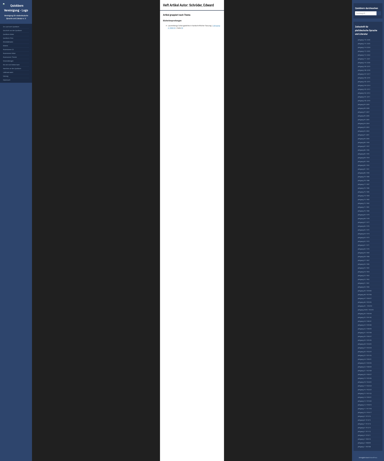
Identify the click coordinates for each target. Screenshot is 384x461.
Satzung (5, 76)
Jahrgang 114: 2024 (364, 47)
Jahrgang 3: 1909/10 (364, 439)
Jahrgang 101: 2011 (364, 97)
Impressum (6, 80)
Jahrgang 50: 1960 (363, 287)
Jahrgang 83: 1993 (363, 161)
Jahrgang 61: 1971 (363, 245)
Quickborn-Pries (8, 38)
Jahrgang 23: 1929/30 (365, 363)
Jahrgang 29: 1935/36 (365, 340)
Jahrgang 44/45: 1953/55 (366, 310)
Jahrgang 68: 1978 (363, 218)
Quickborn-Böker (8, 34)
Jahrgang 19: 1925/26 (365, 378)
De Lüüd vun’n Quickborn (11, 27)
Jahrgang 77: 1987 (363, 184)
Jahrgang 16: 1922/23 (365, 390)
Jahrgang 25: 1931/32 (365, 355)
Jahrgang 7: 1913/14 (364, 424)
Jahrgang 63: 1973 (363, 237)
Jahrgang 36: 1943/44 (365, 314)
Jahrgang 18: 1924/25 (365, 382)
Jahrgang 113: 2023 (364, 51)
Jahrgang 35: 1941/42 (365, 317)
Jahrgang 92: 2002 (363, 131)
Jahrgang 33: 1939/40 (365, 325)
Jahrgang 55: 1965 (363, 268)
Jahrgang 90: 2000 (363, 139)
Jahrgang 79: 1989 (363, 177)
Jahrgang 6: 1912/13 (364, 428)
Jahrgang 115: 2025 (364, 44)
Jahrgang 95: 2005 (363, 120)
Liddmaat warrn (8, 72)
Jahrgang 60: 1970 (363, 249)
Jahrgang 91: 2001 (363, 135)
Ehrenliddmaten (8, 42)
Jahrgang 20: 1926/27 (365, 374)
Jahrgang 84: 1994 (363, 158)
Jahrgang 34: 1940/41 (365, 321)
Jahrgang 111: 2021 (364, 59)
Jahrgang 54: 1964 (363, 272)
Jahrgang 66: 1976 (363, 226)
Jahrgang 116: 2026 (364, 40)
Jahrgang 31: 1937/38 (365, 333)
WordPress (373, 457)
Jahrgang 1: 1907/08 (364, 447)
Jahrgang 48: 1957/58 (365, 294)
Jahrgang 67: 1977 (363, 222)
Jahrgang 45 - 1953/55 (365, 306)
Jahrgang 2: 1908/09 (364, 443)
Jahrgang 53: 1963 (363, 275)
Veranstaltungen (8, 61)
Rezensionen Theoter (10, 57)
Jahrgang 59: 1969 (363, 253)
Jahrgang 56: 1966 (363, 264)
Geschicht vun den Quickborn (12, 30)
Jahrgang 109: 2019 (364, 66)
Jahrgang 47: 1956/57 (365, 298)
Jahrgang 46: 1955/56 (365, 302)
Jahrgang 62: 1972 (363, 241)
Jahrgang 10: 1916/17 (365, 412)
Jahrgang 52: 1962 (363, 279)
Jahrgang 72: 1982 (363, 203)
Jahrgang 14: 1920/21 (365, 397)
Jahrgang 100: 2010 (364, 101)
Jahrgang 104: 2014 (364, 85)
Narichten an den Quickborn (12, 68)
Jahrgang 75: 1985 (363, 192)
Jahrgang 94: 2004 (363, 123)
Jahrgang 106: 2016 (364, 78)
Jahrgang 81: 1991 (363, 169)
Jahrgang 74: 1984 (363, 196)
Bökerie (5, 46)
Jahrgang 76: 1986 (363, 188)
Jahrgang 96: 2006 (363, 116)
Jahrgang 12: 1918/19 (365, 405)
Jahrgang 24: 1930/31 (365, 359)
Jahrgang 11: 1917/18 (365, 409)
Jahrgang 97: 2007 (363, 112)
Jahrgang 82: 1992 (363, 165)
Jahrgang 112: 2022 (364, 55)
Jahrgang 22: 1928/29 (365, 367)
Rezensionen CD (8, 49)
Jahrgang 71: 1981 (363, 207)
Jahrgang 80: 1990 (363, 173)
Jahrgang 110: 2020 (364, 63)
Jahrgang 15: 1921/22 (365, 393)
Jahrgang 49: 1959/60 (365, 291)
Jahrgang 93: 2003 (363, 127)
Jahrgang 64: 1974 (363, 234)
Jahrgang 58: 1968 (363, 256)
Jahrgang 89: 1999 (363, 142)
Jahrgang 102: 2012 (364, 93)
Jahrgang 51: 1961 (363, 283)
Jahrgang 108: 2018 (364, 70)
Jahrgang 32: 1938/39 (365, 329)
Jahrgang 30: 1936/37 (365, 336)
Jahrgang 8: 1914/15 (364, 420)
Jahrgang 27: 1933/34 (365, 348)
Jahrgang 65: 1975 (363, 230)
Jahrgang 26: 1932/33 (365, 352)
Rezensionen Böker (9, 53)
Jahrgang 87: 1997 (363, 146)
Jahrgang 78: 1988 (363, 180)
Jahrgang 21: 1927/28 (365, 371)
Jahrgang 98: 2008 (363, 108)
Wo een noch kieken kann (11, 65)
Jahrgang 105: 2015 (364, 82)
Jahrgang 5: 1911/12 (364, 431)
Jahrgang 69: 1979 (363, 215)
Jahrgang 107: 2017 (364, 74)
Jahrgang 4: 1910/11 (364, 435)
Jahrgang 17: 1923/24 (365, 386)
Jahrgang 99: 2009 (363, 104)
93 (182, 28)
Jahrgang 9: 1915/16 (364, 416)
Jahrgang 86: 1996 (363, 150)
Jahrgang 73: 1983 (363, 199)
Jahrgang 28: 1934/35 (365, 344)
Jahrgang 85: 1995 (363, 154)
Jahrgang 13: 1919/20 (365, 401)
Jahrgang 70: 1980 (363, 211)
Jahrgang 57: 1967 (363, 260)
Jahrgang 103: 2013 (364, 89)
